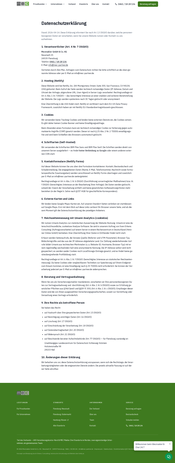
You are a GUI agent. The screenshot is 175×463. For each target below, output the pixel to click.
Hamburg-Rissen (59, 420)
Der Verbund (94, 409)
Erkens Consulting (43, 453)
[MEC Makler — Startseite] (23, 4)
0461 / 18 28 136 (71, 449)
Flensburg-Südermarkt (62, 414)
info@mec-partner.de (58, 65)
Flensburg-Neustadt (61, 409)
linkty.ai (81, 453)
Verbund (72, 4)
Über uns (95, 4)
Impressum (98, 449)
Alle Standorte (59, 425)
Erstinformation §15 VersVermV (125, 449)
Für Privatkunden (23, 409)
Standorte (83, 4)
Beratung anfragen (148, 4)
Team (92, 420)
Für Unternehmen (23, 414)
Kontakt (105, 4)
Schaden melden (132, 420)
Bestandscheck (132, 414)
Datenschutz (108, 449)
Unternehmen (56, 4)
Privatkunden (39, 4)
